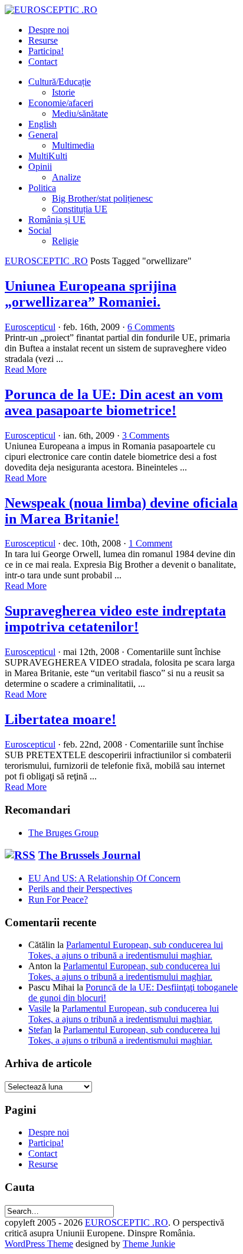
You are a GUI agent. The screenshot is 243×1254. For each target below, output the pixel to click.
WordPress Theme (39, 1244)
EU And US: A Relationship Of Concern (104, 878)
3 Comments (145, 435)
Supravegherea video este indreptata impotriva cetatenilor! (115, 618)
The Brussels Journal (89, 855)
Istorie (63, 92)
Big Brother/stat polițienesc (102, 198)
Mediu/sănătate (80, 113)
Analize (66, 177)
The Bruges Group (63, 833)
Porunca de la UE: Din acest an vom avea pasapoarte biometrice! (114, 402)
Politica (42, 188)
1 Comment (150, 543)
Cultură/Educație (59, 82)
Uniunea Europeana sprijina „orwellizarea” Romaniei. (90, 294)
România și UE (57, 220)
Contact (42, 62)
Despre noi (48, 30)
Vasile (39, 1008)
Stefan (40, 1030)
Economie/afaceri (60, 103)
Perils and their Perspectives (80, 889)
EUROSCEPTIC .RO (46, 261)
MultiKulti (47, 156)
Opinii (40, 167)
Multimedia (73, 145)
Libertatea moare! (60, 719)
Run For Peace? (58, 899)
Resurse (43, 40)
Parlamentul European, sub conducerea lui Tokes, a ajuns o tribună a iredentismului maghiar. (125, 950)
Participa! (46, 51)
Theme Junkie (149, 1244)
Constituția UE (79, 209)
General (43, 135)
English (42, 124)
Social (39, 230)
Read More (26, 369)
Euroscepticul (30, 327)
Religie (65, 241)
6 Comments (151, 327)
